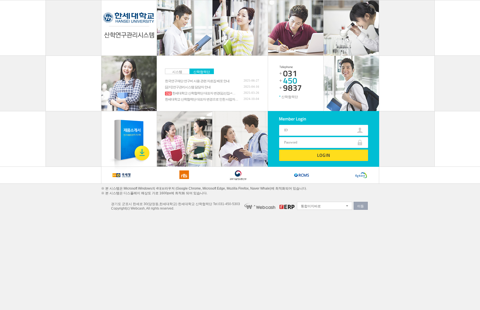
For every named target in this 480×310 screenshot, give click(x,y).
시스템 (177, 72)
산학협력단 (201, 72)
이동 (360, 206)
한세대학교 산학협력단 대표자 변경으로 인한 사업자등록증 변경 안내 (201, 99)
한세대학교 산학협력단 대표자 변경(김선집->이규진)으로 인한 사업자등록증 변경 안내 (205, 93)
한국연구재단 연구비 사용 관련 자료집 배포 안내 (197, 81)
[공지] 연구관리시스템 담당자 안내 (188, 87)
